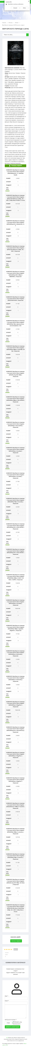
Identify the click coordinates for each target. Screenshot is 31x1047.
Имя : (6, 996)
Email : (7, 1001)
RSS (7, 1045)
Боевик (7, 952)
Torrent (9, 11)
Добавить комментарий (12, 1027)
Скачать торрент (16, 941)
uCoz (7, 1037)
